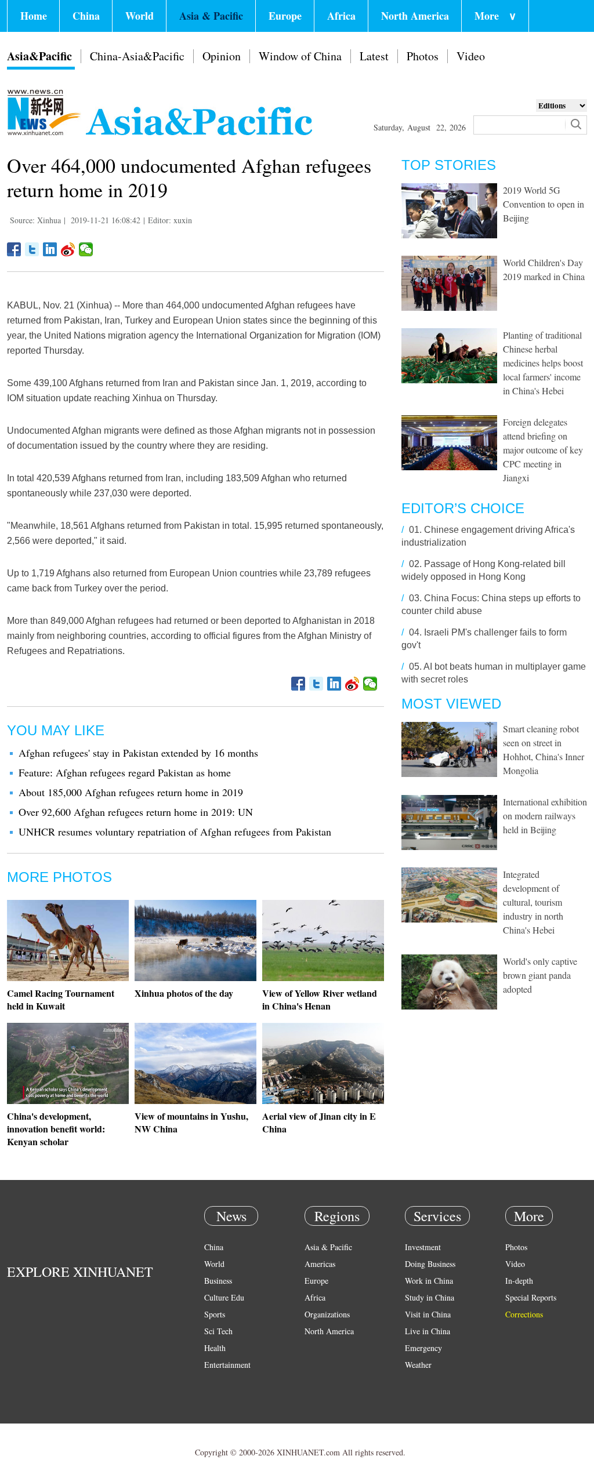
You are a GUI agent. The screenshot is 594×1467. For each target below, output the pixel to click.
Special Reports (530, 1297)
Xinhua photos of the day (184, 993)
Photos (423, 56)
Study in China (429, 1297)
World (139, 15)
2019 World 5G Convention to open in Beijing (543, 204)
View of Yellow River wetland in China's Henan (319, 999)
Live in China (427, 1331)
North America (415, 15)
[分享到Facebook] (14, 249)
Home (33, 15)
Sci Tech (218, 1331)
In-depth (519, 1280)
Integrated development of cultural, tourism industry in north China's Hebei (533, 902)
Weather (418, 1364)
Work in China (429, 1280)
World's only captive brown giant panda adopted (540, 975)
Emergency (423, 1347)
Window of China (300, 56)
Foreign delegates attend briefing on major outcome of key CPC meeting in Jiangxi (543, 450)
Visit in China (428, 1314)
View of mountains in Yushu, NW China (191, 1122)
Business (218, 1280)
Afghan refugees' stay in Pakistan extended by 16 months (138, 753)
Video (471, 56)
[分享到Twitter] (32, 249)
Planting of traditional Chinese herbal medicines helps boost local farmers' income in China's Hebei (543, 363)
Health (215, 1347)
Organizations (327, 1314)
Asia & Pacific (211, 15)
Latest (374, 56)
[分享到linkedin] (50, 249)
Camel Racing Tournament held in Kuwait (60, 999)
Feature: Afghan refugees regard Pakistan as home (125, 772)
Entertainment (227, 1364)
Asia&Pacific (39, 56)
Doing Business (430, 1263)
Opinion (221, 56)
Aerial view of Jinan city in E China (319, 1122)
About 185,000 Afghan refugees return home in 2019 (131, 792)
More (495, 15)
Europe (285, 15)
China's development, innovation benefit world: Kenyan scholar (56, 1128)
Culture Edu (224, 1297)
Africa (341, 15)
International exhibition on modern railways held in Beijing (545, 816)
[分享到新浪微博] (68, 249)
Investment (423, 1246)
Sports (214, 1314)
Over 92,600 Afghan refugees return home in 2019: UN (136, 812)
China (86, 15)
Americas (320, 1263)
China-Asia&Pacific (137, 56)
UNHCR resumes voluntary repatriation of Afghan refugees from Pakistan (175, 831)
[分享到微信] (86, 249)
